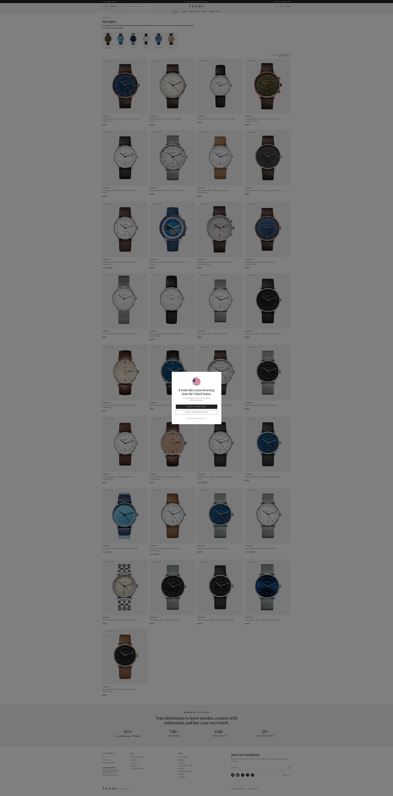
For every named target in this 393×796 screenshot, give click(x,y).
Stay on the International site (196, 412)
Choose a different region (195, 418)
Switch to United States (196, 406)
